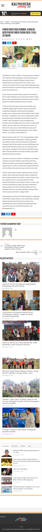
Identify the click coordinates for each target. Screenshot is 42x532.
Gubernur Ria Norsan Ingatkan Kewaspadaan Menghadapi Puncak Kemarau (19, 285)
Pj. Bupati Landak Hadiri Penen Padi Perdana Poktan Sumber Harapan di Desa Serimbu (15, 246)
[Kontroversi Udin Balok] (6, 471)
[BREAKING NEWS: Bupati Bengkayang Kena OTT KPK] (6, 453)
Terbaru (22, 446)
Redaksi (2, 516)
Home (2, 22)
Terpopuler (5, 446)
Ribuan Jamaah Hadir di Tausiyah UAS (26, 252)
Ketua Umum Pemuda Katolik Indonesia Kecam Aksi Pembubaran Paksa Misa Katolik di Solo (26, 461)
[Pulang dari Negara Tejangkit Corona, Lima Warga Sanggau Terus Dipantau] (6, 489)
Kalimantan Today (9, 39)
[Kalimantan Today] (21, 5)
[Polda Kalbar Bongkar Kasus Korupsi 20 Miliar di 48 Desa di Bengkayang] (6, 480)
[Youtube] (22, 526)
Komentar (15, 446)
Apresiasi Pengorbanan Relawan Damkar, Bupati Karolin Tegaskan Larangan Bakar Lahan (20, 372)
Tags (29, 446)
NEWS (7, 22)
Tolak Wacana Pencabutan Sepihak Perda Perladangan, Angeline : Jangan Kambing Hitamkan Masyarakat (17, 314)
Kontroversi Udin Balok (20, 469)
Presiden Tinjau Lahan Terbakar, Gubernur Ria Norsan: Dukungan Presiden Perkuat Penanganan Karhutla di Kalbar (20, 401)
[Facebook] (20, 526)
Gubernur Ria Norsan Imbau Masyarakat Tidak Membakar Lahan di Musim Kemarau (19, 344)
